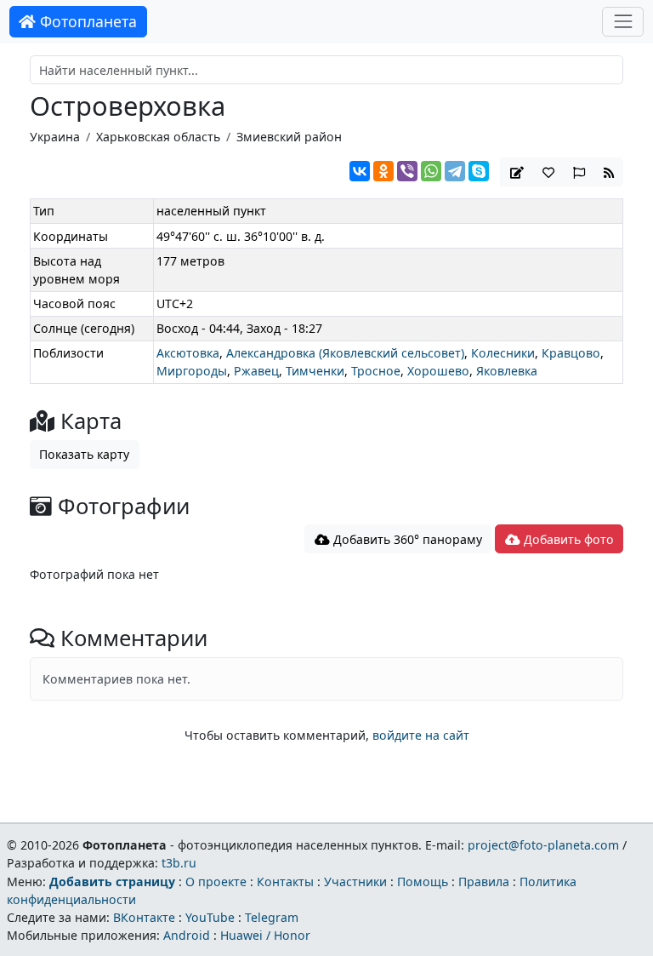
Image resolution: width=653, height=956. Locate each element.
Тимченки (315, 371)
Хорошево (438, 371)
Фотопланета (86, 21)
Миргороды (191, 371)
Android (186, 935)
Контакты (285, 881)
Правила (483, 881)
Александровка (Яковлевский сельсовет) (345, 353)
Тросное (375, 371)
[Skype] (478, 171)
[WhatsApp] (431, 171)
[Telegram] (455, 171)
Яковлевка (506, 371)
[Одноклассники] (383, 171)
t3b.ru (179, 863)
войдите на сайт (420, 735)
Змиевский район (289, 137)
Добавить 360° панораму (406, 539)
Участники (355, 881)
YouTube (210, 917)
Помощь (422, 881)
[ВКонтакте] (359, 171)
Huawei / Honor (265, 935)
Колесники (503, 353)
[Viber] (407, 171)
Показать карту (84, 454)
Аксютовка (187, 353)
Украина (55, 137)
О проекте (216, 881)
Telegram (271, 917)
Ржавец (256, 371)
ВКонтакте (144, 917)
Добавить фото (567, 539)
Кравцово (571, 353)
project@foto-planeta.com (543, 845)
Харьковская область (158, 137)
